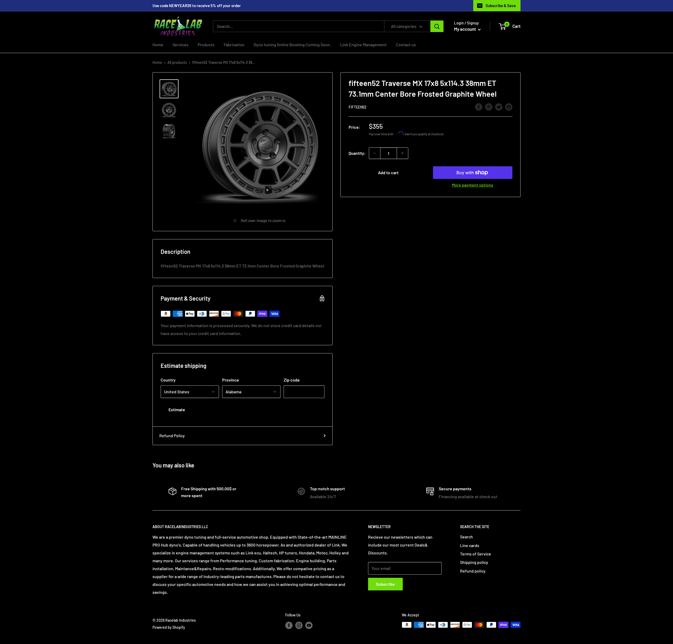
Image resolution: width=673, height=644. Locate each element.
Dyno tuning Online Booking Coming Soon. (292, 44)
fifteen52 (357, 107)
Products (206, 44)
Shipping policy (474, 562)
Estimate (177, 409)
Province (230, 379)
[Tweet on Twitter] (498, 106)
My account (465, 29)
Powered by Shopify (168, 627)
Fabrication (234, 44)
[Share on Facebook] (478, 106)
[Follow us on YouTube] (309, 625)
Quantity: (357, 153)
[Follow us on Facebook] (289, 625)
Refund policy (473, 570)
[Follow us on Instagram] (299, 625)
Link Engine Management (363, 44)
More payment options (472, 184)
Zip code (292, 379)
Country (168, 379)
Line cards (469, 545)
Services (180, 44)
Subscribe (385, 583)
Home (157, 44)
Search (466, 536)
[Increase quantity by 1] (402, 153)
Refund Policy (172, 435)
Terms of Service (475, 553)
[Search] (436, 26)
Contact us (406, 44)
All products (177, 62)
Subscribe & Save (501, 5)
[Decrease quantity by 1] (374, 153)
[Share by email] (508, 106)
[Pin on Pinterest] (488, 106)
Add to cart (388, 172)
